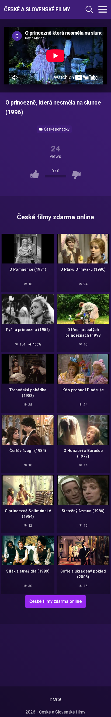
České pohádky (56, 129)
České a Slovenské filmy (35, 9)
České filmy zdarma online (55, 601)
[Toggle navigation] (102, 9)
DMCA (56, 699)
